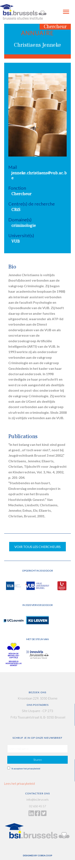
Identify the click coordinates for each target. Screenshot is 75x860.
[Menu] (66, 11)
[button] (37, 760)
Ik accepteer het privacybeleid (25, 768)
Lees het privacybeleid (19, 783)
